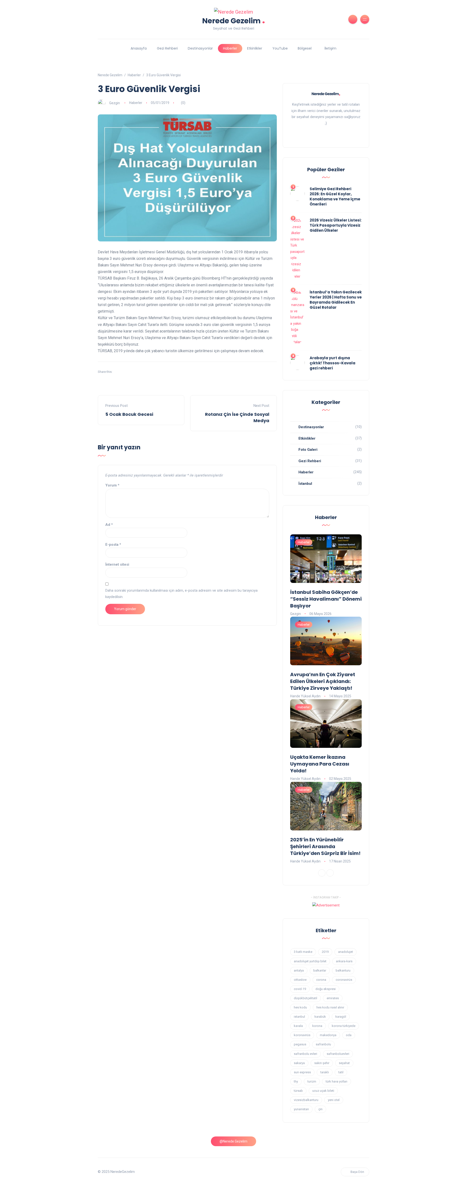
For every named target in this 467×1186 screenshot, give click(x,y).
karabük (320, 1016)
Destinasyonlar (200, 48)
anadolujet (345, 952)
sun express (302, 1072)
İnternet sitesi (117, 564)
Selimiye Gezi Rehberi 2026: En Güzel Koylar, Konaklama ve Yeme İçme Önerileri (335, 196)
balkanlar (319, 970)
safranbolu (323, 1044)
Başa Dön (357, 1172)
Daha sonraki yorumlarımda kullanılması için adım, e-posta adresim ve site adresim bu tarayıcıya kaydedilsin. (181, 593)
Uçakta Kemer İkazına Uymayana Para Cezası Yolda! (319, 764)
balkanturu (343, 970)
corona (321, 979)
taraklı (324, 1072)
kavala (298, 1026)
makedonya (328, 1035)
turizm (311, 1081)
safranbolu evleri (305, 1054)
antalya (299, 970)
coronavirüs (344, 979)
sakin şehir (321, 1063)
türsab (298, 1090)
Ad (109, 524)
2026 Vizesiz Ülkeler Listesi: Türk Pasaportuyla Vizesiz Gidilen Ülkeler (335, 225)
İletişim (330, 48)
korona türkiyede (343, 1026)
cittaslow (300, 979)
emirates (333, 998)
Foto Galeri (307, 449)
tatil (340, 1072)
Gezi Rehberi (167, 48)
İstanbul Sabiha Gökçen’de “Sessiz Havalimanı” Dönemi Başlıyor (326, 599)
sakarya (299, 1063)
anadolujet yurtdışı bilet (310, 961)
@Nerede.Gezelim (233, 1141)
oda (348, 1035)
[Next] (330, 873)
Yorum (112, 485)
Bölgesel (305, 48)
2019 (325, 952)
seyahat (344, 1063)
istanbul (299, 1016)
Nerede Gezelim (233, 20)
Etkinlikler (254, 48)
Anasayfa (139, 48)
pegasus (300, 1044)
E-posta (113, 544)
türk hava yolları (336, 1081)
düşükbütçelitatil (305, 998)
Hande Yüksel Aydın (305, 696)
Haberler (230, 48)
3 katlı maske (303, 952)
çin (320, 1109)
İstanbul (305, 483)
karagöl (340, 1016)
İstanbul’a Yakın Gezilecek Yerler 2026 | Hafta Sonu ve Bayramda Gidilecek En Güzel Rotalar (336, 300)
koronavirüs (302, 1035)
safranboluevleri (338, 1054)
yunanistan (301, 1109)
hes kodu (300, 1007)
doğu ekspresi (325, 989)
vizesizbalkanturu (306, 1100)
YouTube (280, 48)
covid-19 (300, 989)
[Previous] (321, 873)
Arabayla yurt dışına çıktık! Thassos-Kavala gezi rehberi (332, 363)
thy (296, 1081)
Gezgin (114, 103)
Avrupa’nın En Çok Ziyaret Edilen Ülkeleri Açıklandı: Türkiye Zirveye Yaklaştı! (322, 681)
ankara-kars (344, 961)
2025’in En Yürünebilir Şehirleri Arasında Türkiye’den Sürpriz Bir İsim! (325, 846)
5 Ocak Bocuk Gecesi (129, 414)
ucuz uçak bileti (323, 1090)
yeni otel (334, 1100)
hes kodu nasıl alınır (330, 1007)
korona (317, 1026)
